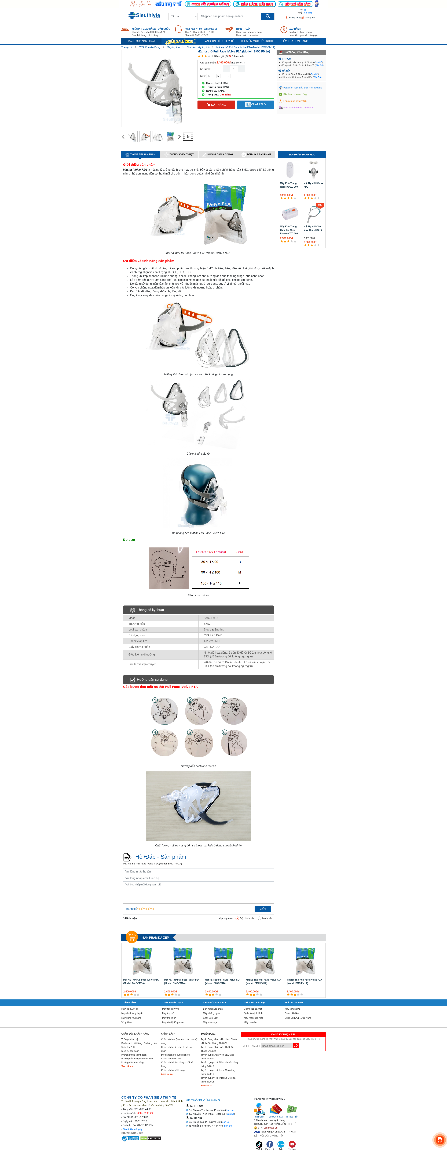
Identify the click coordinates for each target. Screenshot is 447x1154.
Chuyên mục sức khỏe (257, 41)
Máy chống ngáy (211, 1013)
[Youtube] (292, 1145)
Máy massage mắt (253, 1018)
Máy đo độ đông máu (173, 1022)
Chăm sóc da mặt (253, 1008)
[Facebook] (270, 1145)
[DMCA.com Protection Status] (150, 1138)
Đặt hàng (218, 104)
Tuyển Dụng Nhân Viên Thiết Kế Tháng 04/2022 (217, 1049)
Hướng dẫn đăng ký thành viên (137, 1058)
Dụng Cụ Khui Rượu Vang (298, 1018)
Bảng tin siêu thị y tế (218, 41)
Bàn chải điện (292, 1013)
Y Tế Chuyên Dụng (149, 47)
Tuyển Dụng (208, 1033)
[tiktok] (259, 1145)
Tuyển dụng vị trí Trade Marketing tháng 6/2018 (218, 1072)
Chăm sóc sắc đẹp (254, 1002)
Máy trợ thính (169, 1018)
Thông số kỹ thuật (182, 154)
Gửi (263, 909)
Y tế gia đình (128, 1002)
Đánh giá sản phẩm (259, 154)
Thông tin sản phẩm (142, 154)
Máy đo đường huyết (132, 1013)
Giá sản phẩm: (208, 62)
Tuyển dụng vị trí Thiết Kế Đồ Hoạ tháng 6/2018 (218, 1080)
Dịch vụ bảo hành (130, 1051)
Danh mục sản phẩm (141, 41)
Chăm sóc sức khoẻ (214, 1002)
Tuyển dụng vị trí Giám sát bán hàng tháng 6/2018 (219, 1064)
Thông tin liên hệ (129, 1039)
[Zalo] (281, 1145)
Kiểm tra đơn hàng (294, 41)
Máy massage (210, 1022)
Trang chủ (127, 47)
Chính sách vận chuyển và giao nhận (177, 1049)
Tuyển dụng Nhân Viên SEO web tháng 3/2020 (217, 1056)
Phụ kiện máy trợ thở (198, 47)
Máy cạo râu (250, 1022)
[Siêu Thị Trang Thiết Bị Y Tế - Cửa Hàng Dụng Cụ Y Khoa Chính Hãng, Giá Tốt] (223, 3)
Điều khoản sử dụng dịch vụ (175, 1054)
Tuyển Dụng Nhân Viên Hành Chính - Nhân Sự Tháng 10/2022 (219, 1041)
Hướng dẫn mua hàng (132, 1062)
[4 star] (209, 56)
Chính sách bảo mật (171, 1058)
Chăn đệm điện (210, 1018)
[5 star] (212, 56)
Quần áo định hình (253, 1013)
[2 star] (202, 56)
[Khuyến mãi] (181, 41)
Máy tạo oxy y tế (170, 1008)
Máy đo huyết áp (129, 1008)
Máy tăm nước (292, 1008)
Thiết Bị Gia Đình (294, 1002)
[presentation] (123, 136)
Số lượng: (205, 68)
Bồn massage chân (213, 1008)
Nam (254, 1046)
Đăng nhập (295, 17)
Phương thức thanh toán (133, 1054)
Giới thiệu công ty (132, 1129)
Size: (203, 75)
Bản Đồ (318, 62)
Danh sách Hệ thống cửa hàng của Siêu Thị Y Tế (139, 1045)
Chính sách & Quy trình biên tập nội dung (179, 1041)
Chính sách (168, 1033)
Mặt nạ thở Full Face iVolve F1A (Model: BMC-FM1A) (245, 47)
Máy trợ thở (173, 47)
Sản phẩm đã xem (155, 937)
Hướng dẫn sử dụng (220, 154)
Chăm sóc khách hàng (135, 1033)
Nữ (244, 1046)
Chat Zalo (258, 104)
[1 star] (199, 56)
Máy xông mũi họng (131, 1018)
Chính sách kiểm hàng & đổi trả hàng (177, 1064)
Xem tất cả (127, 1066)
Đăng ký (310, 17)
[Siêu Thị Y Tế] (144, 15)
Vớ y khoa (126, 1022)
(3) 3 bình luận (234, 56)
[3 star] (205, 56)
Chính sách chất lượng (173, 1070)
